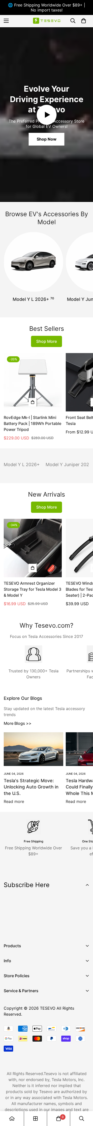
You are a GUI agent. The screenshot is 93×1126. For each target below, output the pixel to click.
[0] (83, 20)
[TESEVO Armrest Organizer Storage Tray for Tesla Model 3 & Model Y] (33, 548)
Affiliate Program (20, 1008)
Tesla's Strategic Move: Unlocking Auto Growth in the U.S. (31, 787)
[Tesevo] (46, 20)
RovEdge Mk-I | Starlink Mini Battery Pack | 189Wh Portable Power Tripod (32, 423)
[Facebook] (10, 929)
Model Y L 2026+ (33, 299)
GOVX (9, 1000)
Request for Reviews (23, 1034)
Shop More (46, 341)
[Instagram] (25, 929)
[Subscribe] (83, 916)
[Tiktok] (54, 929)
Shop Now (47, 139)
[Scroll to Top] (84, 1100)
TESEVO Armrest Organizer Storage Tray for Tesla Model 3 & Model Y (32, 589)
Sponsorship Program (24, 1042)
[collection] (35, 1118)
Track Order (15, 1017)
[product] (12, 1119)
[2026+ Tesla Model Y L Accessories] (33, 262)
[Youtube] (39, 929)
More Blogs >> (17, 723)
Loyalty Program (19, 1025)
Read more (14, 801)
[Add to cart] (33, 402)
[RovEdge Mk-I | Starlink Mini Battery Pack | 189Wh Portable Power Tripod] (33, 382)
